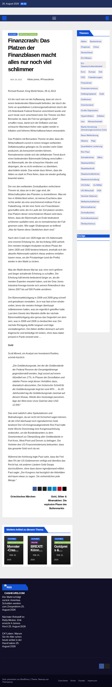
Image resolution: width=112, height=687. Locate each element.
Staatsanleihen (88, 163)
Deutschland (86, 52)
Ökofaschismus (88, 223)
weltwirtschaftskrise (90, 201)
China (96, 47)
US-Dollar (85, 185)
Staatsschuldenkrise (90, 174)
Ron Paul (85, 152)
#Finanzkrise (47, 79)
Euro (83, 72)
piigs (93, 141)
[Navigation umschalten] (54, 18)
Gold (101, 94)
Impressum (92, 681)
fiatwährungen (95, 77)
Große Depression (89, 110)
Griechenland (87, 105)
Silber (100, 157)
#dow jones (33, 79)
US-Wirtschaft (87, 190)
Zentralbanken (87, 212)
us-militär (97, 185)
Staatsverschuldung (90, 179)
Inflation (100, 116)
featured (13, 34)
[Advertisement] (93, 287)
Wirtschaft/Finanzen (28, 34)
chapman (85, 47)
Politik (34, 542)
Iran (83, 121)
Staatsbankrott (87, 168)
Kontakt (81, 681)
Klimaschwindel (95, 121)
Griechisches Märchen (22, 496)
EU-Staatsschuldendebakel (91, 64)
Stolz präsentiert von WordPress (16, 679)
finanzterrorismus (89, 88)
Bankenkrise (95, 41)
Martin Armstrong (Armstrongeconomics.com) (94, 128)
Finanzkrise (86, 83)
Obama (84, 141)
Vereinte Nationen (89, 196)
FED (83, 77)
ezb (100, 72)
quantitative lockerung (91, 146)
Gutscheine (63, 681)
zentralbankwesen (89, 218)
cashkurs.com (14, 593)
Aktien (84, 41)
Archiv (73, 681)
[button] (102, 18)
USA (99, 190)
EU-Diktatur (86, 58)
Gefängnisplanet (88, 94)
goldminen (86, 99)
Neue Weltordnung (89, 135)
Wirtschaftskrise (88, 207)
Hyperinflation (87, 116)
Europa (92, 72)
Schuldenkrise (87, 157)
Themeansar (7, 682)
